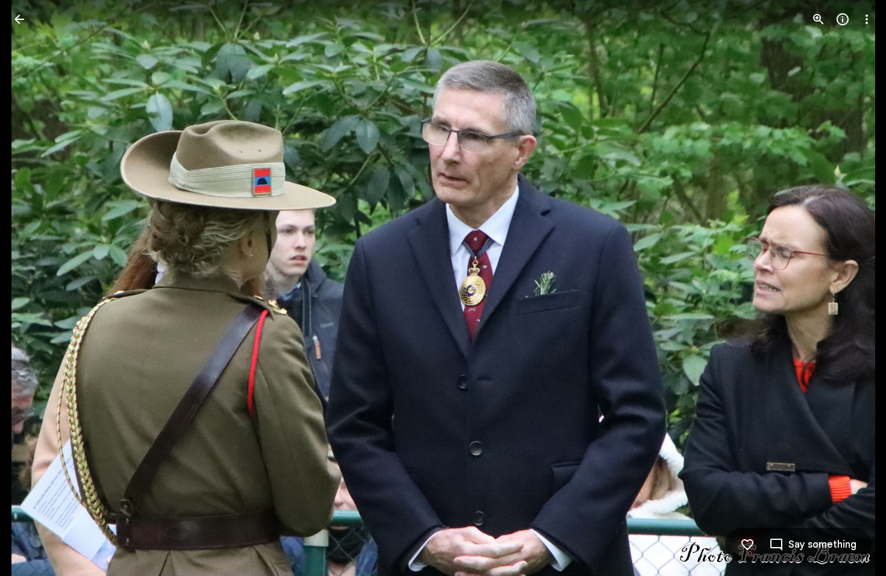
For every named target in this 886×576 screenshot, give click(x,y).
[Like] (747, 544)
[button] (34, 288)
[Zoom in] (818, 19)
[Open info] (843, 19)
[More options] (867, 19)
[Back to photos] (19, 19)
